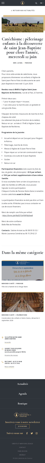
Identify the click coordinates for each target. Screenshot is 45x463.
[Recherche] (36, 3)
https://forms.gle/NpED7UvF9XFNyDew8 (17, 215)
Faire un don (22, 451)
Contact (22, 447)
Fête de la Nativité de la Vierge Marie (15, 287)
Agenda (22, 393)
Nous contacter (9, 367)
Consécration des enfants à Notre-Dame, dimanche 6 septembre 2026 (21, 319)
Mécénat (22, 455)
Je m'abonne (22, 426)
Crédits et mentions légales (22, 444)
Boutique (22, 403)
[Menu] (3, 3)
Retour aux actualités (23, 10)
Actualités (22, 384)
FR (41, 3)
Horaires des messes (11, 355)
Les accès (8, 342)
